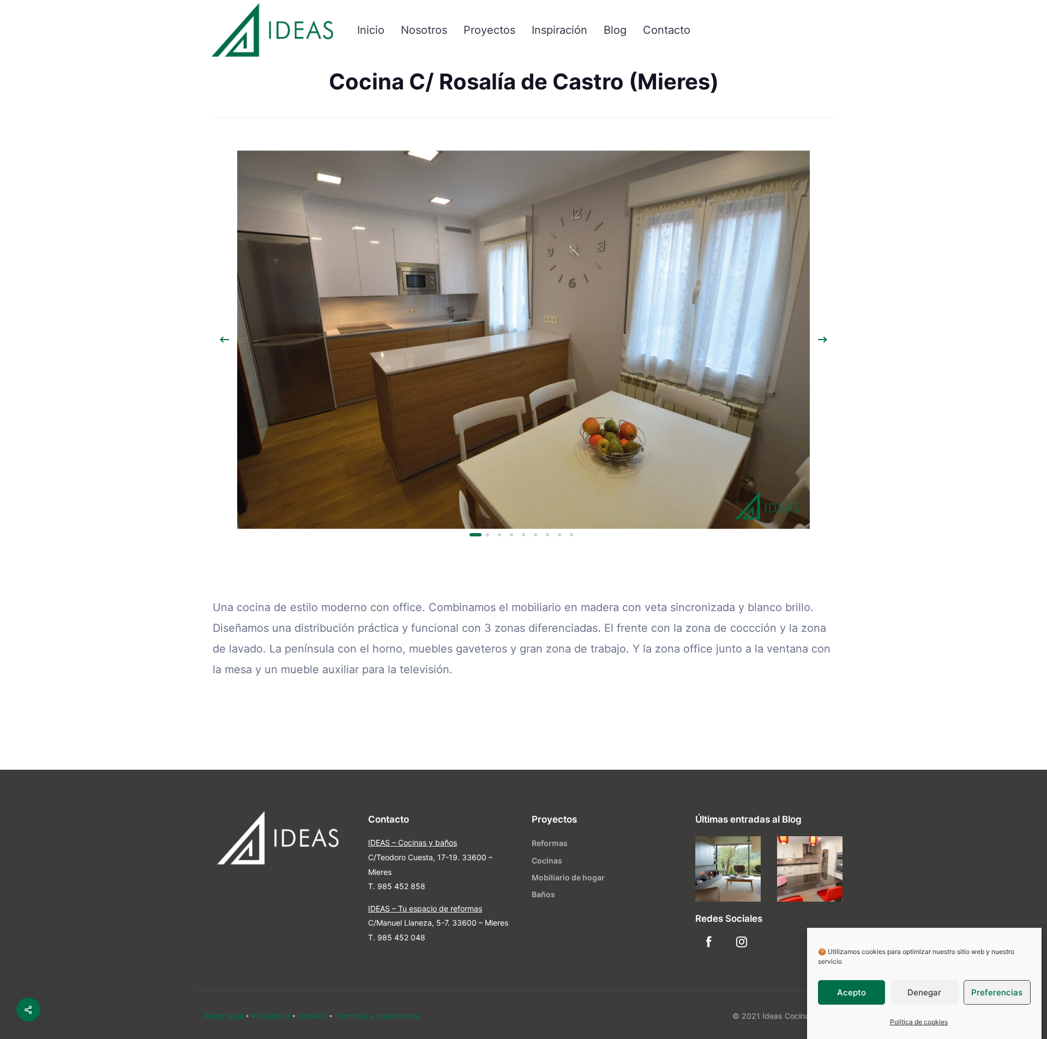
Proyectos (489, 30)
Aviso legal (223, 1015)
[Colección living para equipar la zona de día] (728, 869)
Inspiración (559, 30)
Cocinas (547, 860)
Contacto (666, 30)
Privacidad (270, 1015)
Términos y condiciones (377, 1015)
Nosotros (424, 30)
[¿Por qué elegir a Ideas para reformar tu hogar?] (810, 869)
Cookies (312, 1015)
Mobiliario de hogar (568, 877)
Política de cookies (919, 1022)
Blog (615, 30)
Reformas (550, 843)
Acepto (851, 992)
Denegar (924, 992)
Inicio (370, 30)
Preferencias (996, 992)
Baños (543, 894)
